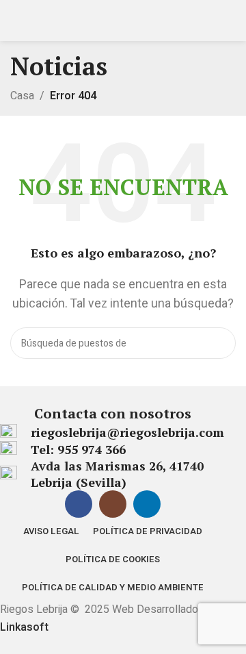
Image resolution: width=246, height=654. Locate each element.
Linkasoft (24, 627)
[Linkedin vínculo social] (147, 504)
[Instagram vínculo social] (112, 504)
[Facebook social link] (78, 504)
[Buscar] (220, 343)
